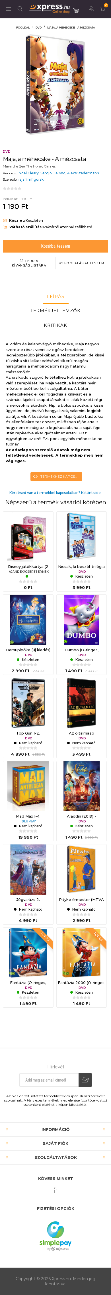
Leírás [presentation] (55, 296)
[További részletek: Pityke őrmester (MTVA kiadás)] (82, 869)
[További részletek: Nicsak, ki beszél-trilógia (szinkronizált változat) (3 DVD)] (82, 537)
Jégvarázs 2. (28, 899)
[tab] (55, 296)
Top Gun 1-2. (28, 733)
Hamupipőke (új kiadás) (28, 650)
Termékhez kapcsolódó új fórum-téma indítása (61, 476)
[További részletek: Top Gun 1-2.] (28, 703)
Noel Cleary (29, 173)
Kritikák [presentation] (55, 325)
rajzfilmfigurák (31, 179)
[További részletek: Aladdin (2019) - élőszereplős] (82, 786)
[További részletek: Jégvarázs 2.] (28, 869)
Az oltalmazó (81, 733)
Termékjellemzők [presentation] (55, 310)
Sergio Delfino (52, 173)
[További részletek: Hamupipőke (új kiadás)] (28, 620)
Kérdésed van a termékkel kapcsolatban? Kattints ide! (55, 493)
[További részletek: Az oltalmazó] (82, 703)
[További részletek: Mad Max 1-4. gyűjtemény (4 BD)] (28, 786)
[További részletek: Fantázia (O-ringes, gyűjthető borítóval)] (28, 953)
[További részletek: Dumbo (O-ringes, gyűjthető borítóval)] (82, 620)
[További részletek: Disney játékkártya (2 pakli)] (28, 537)
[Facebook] (55, 1190)
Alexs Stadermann (83, 173)
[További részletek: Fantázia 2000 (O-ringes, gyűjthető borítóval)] (82, 953)
